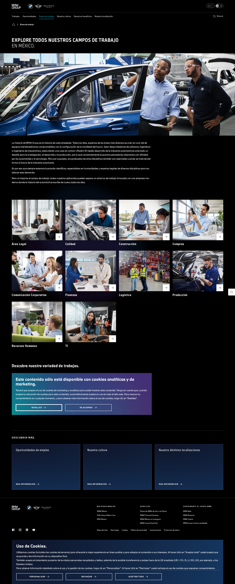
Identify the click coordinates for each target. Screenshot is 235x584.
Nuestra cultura (64, 16)
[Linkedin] (26, 529)
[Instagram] (20, 529)
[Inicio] (13, 24)
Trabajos (16, 16)
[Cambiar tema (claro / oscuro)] (219, 6)
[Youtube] (33, 529)
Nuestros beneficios (83, 16)
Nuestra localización (104, 16)
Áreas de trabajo (46, 16)
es (209, 6)
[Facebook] (13, 529)
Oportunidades (29, 16)
